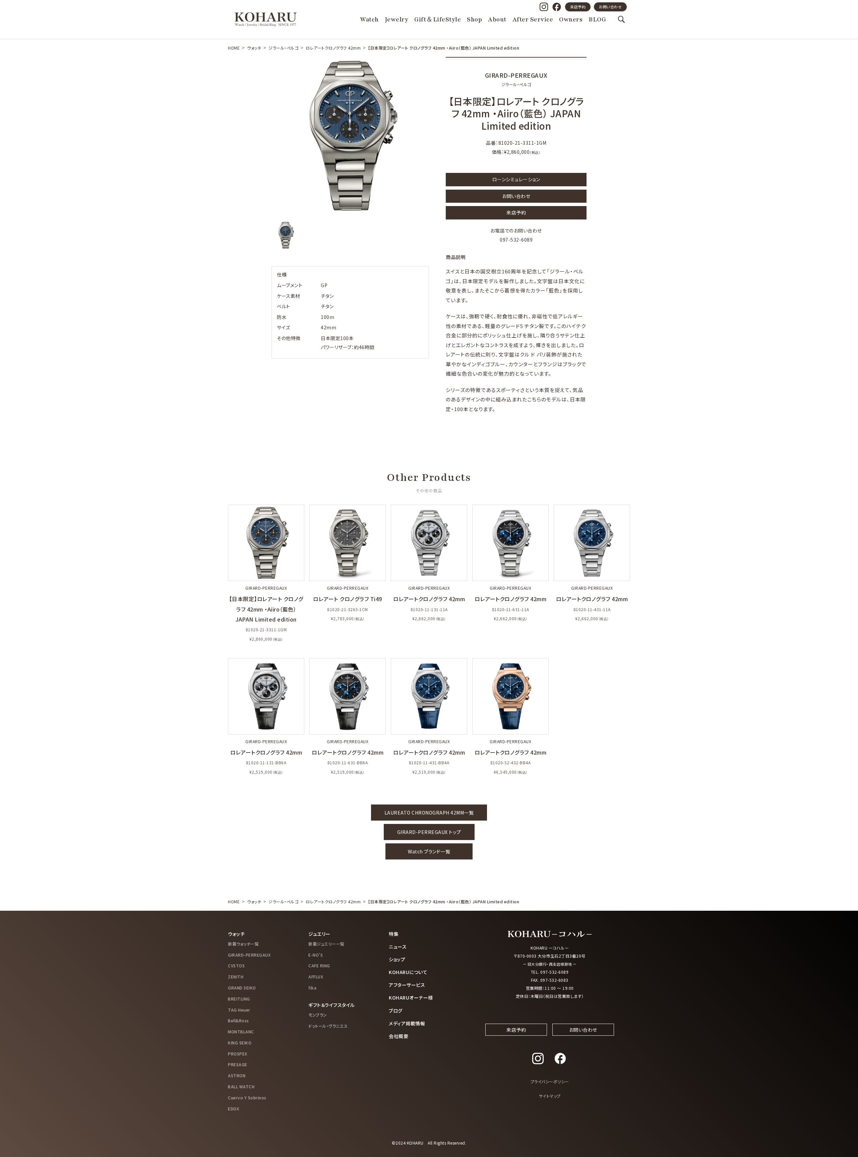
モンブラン (317, 1015)
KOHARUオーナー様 (411, 997)
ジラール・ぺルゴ (283, 48)
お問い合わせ (610, 6)
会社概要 (398, 1036)
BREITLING (239, 999)
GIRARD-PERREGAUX (249, 955)
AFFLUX (315, 976)
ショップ (397, 959)
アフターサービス (407, 984)
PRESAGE (237, 1064)
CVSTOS (236, 965)
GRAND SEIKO (242, 987)
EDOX (233, 1108)
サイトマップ (550, 1096)
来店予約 (578, 6)
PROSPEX (237, 1053)
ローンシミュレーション (516, 179)
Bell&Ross (238, 1020)
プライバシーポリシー (550, 1081)
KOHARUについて (408, 972)
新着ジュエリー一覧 (326, 944)
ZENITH (235, 976)
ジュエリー (319, 933)
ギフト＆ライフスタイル (331, 1005)
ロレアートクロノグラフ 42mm (333, 48)
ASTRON (236, 1075)
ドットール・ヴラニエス (328, 1026)
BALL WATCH (241, 1086)
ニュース (398, 946)
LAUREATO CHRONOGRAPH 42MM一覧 (429, 812)
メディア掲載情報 (407, 1023)
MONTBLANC (241, 1031)
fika (312, 987)
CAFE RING (319, 965)
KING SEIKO (239, 1042)
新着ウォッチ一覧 (243, 944)
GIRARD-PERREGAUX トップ (429, 832)
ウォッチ (254, 48)
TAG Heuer (239, 1010)
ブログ (396, 1010)
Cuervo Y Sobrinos (247, 1097)
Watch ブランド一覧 (429, 851)
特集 (394, 933)
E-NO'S (315, 955)
